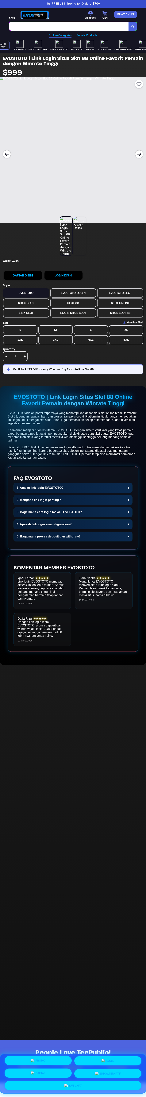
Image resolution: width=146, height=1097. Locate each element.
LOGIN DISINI (63, 275)
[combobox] (69, 26)
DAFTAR (40, 1073)
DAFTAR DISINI (23, 275)
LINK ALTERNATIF (110, 1072)
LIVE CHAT (75, 1084)
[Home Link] (35, 15)
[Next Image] (139, 154)
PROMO (40, 1062)
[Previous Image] (7, 154)
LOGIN (110, 1062)
